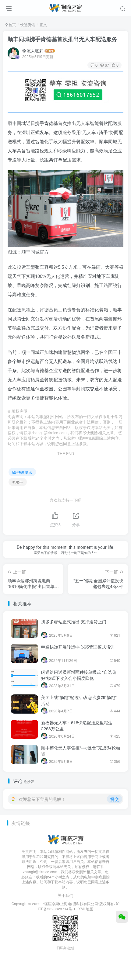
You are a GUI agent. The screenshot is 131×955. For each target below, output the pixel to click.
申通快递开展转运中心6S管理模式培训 (78, 647)
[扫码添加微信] (122, 917)
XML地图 (85, 908)
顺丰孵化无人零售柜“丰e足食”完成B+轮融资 (80, 751)
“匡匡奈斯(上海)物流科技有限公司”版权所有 (78, 903)
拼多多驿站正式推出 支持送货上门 (73, 621)
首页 (12, 24)
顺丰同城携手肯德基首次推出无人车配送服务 (62, 39)
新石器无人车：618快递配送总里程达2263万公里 (76, 725)
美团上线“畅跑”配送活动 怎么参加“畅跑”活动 (79, 700)
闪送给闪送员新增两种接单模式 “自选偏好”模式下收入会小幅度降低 (78, 675)
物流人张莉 (33, 51)
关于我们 (65, 895)
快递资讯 (27, 24)
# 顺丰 (17, 481)
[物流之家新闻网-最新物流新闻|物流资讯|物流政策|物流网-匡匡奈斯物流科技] (65, 7)
